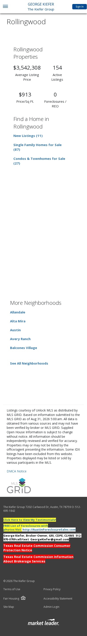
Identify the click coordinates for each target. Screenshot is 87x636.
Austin (15, 330)
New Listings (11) (28, 135)
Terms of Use (11, 589)
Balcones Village (23, 347)
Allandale (17, 312)
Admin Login (51, 607)
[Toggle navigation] (5, 6)
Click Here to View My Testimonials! (29, 520)
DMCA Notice (17, 471)
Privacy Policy (52, 589)
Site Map (8, 607)
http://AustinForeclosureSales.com (49, 530)
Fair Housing (11, 598)
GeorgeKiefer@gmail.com (49, 539)
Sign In (80, 6)
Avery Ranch (20, 339)
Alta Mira (17, 321)
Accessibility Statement (58, 598)
